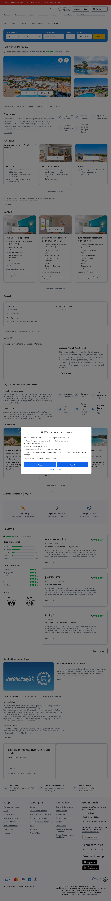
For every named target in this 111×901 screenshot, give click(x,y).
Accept (72, 465)
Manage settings (55, 469)
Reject (40, 465)
